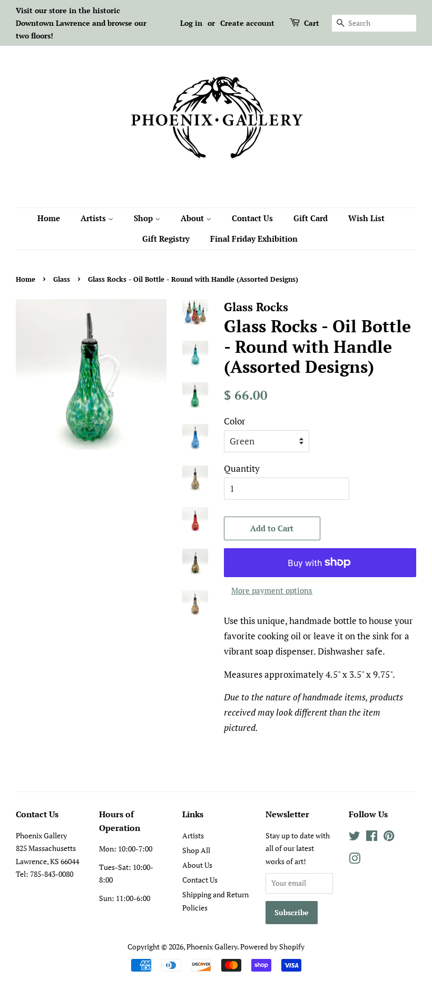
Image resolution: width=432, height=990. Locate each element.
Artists (94, 218)
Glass (61, 279)
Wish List (366, 218)
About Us (197, 865)
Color (235, 421)
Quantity (242, 468)
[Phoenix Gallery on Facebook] (372, 838)
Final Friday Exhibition (254, 238)
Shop (144, 218)
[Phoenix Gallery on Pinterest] (389, 838)
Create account (247, 23)
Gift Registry (166, 238)
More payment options (271, 590)
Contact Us (252, 218)
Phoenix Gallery (211, 947)
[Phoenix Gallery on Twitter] (354, 838)
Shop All (196, 850)
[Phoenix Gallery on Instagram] (354, 860)
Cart (311, 23)
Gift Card (310, 218)
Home (48, 218)
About (193, 218)
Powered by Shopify (272, 947)
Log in (191, 23)
